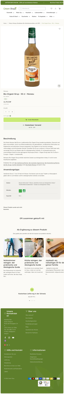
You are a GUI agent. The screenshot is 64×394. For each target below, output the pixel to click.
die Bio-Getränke (17, 165)
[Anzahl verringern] (6, 112)
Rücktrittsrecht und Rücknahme (13, 369)
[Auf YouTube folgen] (13, 338)
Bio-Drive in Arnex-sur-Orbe (12, 366)
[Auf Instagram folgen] (9, 338)
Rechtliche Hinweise (36, 354)
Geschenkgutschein (31, 321)
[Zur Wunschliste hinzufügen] (59, 29)
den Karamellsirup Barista (52, 163)
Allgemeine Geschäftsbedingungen (36, 358)
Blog (27, 327)
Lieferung (7, 360)
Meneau (6, 91)
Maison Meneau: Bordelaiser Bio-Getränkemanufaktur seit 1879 (24, 23)
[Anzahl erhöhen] (12, 112)
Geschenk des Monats (32, 330)
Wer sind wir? (29, 315)
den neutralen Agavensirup (36, 163)
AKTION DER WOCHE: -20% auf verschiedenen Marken (20, 3)
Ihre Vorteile (29, 318)
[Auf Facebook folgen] (5, 338)
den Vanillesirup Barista (21, 163)
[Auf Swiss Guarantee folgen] (5, 341)
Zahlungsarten (8, 357)
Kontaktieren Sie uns (10, 354)
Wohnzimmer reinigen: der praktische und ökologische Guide (12, 263)
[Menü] (49, 381)
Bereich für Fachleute (32, 333)
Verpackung (7, 363)
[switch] (46, 385)
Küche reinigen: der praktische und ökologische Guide (33, 262)
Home (5, 23)
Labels (6, 371)
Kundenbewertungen (31, 324)
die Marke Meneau (31, 165)
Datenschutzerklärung (36, 362)
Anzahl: (6, 108)
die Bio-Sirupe (8, 165)
